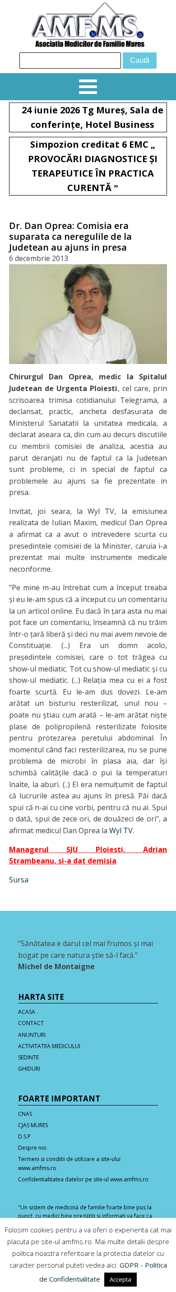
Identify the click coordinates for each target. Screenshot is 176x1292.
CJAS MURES (33, 1125)
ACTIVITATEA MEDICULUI (49, 1046)
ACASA (26, 1012)
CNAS (25, 1114)
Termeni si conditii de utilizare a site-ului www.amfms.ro (69, 1163)
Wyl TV (121, 830)
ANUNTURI (32, 1035)
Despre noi (32, 1148)
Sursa (18, 880)
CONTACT (31, 1023)
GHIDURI (29, 1069)
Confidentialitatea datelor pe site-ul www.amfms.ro (83, 1179)
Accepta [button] (120, 1279)
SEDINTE (28, 1057)
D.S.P (24, 1136)
